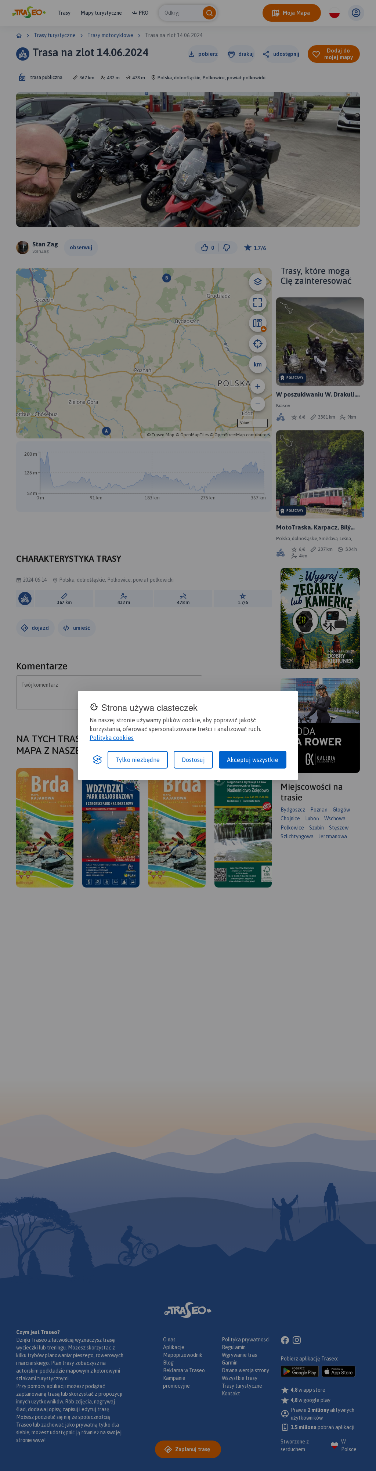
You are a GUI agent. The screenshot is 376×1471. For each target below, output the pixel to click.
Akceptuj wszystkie (252, 759)
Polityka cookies (112, 737)
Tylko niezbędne (138, 759)
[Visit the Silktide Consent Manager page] (97, 759)
